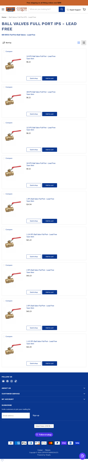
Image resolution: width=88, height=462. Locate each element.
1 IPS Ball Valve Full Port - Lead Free (40, 199)
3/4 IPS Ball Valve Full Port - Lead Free (40, 163)
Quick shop (34, 78)
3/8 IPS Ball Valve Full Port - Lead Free (40, 92)
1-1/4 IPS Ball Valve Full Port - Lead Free (41, 234)
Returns (47, 450)
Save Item (30, 59)
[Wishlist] (2, 460)
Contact (40, 450)
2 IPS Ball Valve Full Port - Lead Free (40, 270)
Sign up (36, 415)
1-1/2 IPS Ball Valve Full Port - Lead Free (41, 341)
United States (43, 426)
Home (4, 17)
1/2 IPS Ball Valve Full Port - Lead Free (40, 128)
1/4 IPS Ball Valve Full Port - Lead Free (40, 56)
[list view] (83, 42)
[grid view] (78, 42)
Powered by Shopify (44, 455)
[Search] (62, 9)
